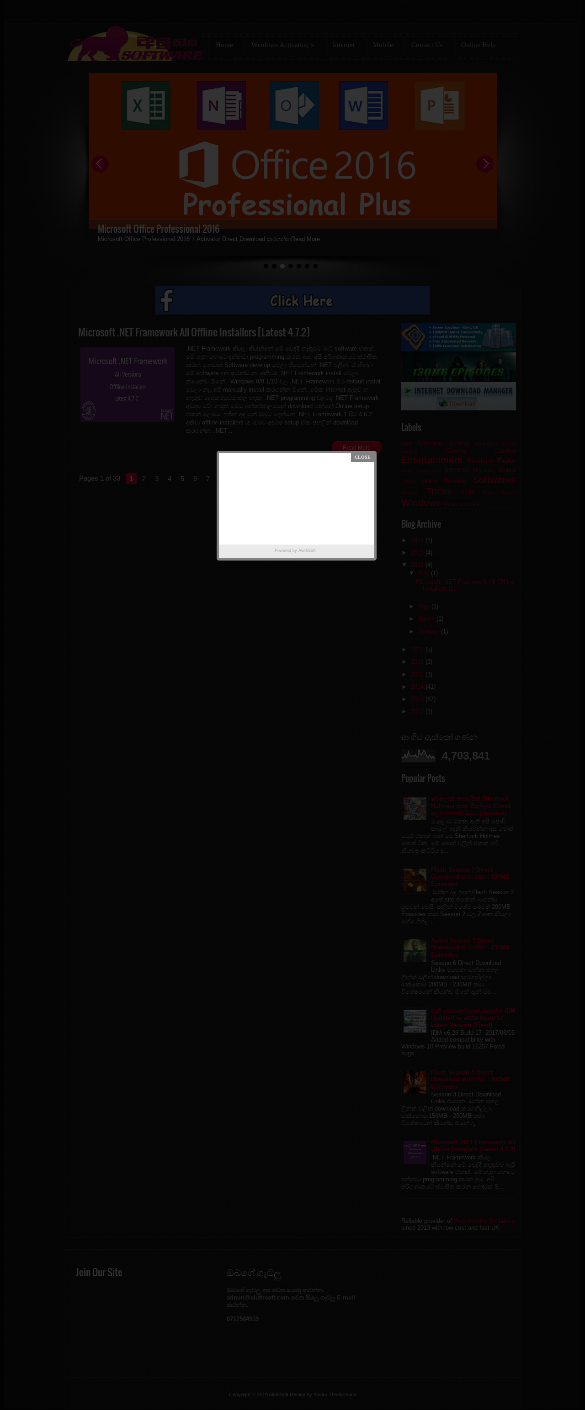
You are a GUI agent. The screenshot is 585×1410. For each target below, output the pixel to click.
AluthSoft (307, 550)
